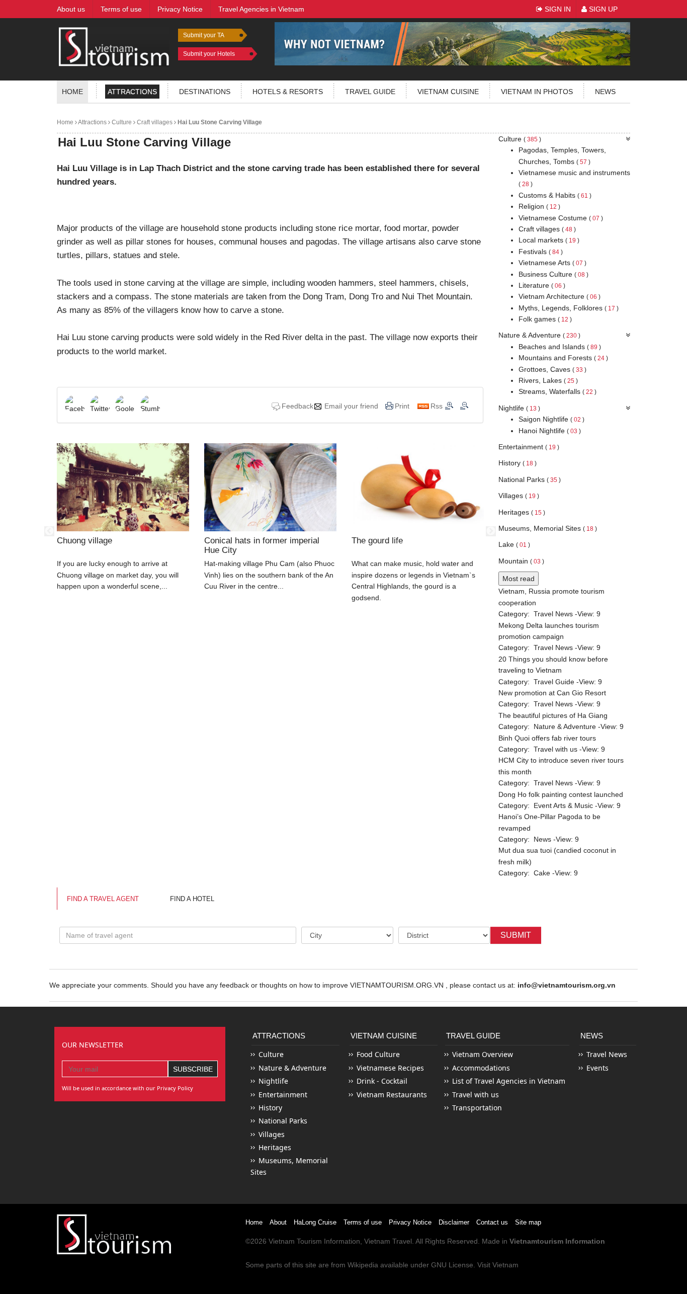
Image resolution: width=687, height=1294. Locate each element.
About (278, 1222)
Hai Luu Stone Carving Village (219, 122)
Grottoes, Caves (552, 369)
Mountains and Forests (563, 358)
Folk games (545, 319)
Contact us (492, 1222)
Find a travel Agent (103, 899)
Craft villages (154, 122)
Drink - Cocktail (382, 1081)
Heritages (521, 512)
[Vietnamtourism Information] (114, 45)
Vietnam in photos (537, 92)
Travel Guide (554, 682)
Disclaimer (454, 1222)
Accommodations (481, 1068)
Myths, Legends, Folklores (569, 308)
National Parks (529, 479)
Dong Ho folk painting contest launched (560, 794)
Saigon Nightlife (551, 419)
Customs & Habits (555, 195)
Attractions (132, 92)
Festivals (541, 252)
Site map (528, 1222)
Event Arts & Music (563, 805)
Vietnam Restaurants (392, 1094)
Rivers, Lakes (548, 380)
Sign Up (602, 9)
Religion (539, 206)
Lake (514, 544)
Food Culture (378, 1054)
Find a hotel (192, 899)
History (517, 463)
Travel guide (370, 92)
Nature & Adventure (539, 335)
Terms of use (362, 1222)
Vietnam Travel (388, 1241)
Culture (121, 122)
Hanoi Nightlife (550, 431)
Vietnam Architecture (559, 296)
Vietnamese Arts (552, 263)
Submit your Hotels (209, 53)
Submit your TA (203, 35)
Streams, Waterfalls (557, 391)
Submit (515, 935)
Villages (518, 496)
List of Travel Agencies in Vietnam (508, 1081)
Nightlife (519, 408)
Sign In (557, 9)
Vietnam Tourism (295, 1241)
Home (72, 92)
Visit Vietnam (498, 1265)
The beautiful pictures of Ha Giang (553, 715)
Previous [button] (49, 531)
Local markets (549, 240)
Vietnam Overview (482, 1054)
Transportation (477, 1107)
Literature (542, 285)
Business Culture (553, 274)
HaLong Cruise (315, 1222)
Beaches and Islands (560, 347)
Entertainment (528, 447)
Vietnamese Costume (561, 218)
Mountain (521, 561)
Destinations (204, 92)
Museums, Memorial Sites (547, 528)
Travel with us (555, 749)
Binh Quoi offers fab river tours (547, 738)
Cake (542, 873)
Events (597, 1068)
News (605, 92)
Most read (518, 579)
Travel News (553, 614)
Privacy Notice (410, 1222)
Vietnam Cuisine (448, 92)
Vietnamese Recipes (390, 1068)
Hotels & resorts (287, 92)
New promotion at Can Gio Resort (552, 693)
